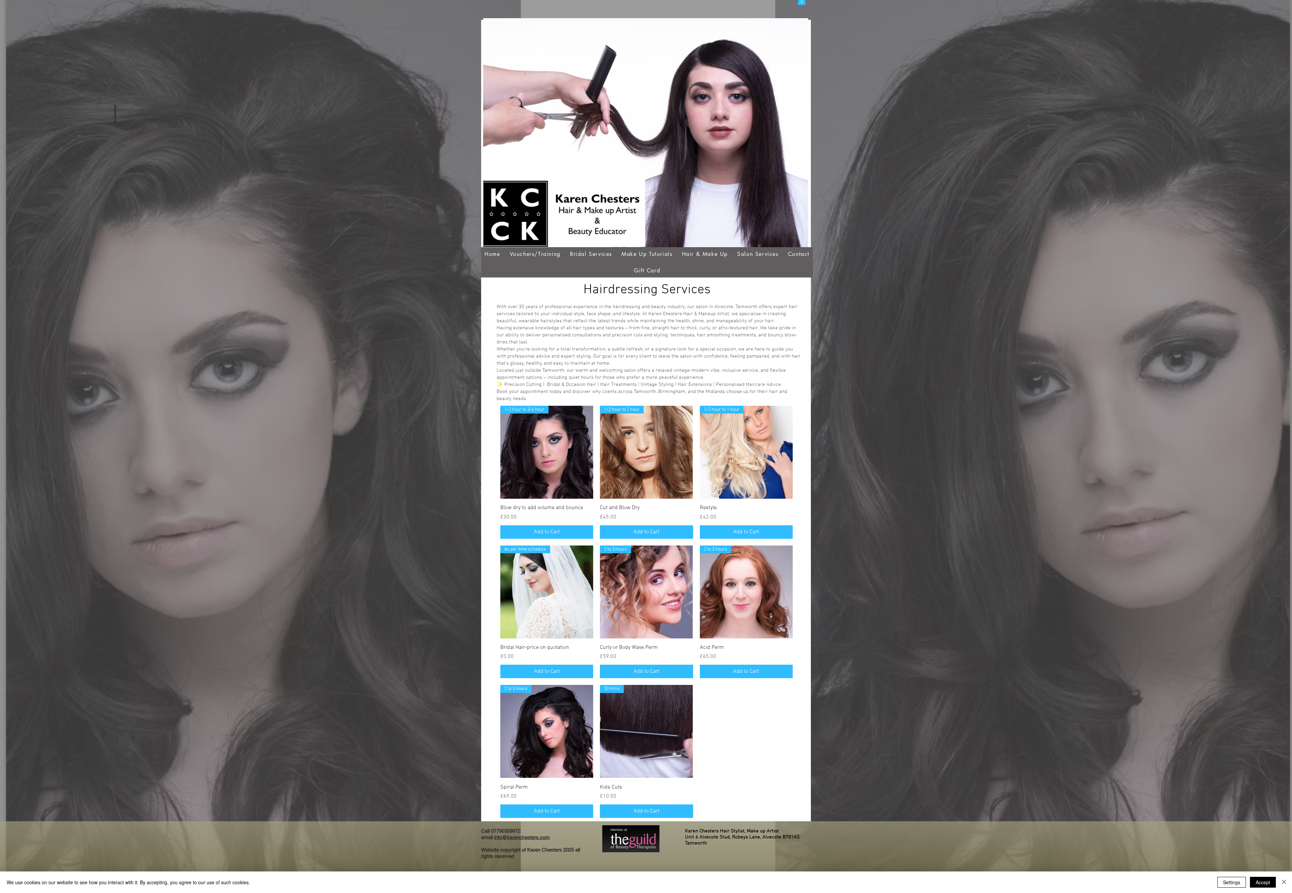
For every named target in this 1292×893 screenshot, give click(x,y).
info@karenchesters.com (522, 837)
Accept (1263, 882)
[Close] (1284, 882)
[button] (535, 254)
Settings (1231, 882)
